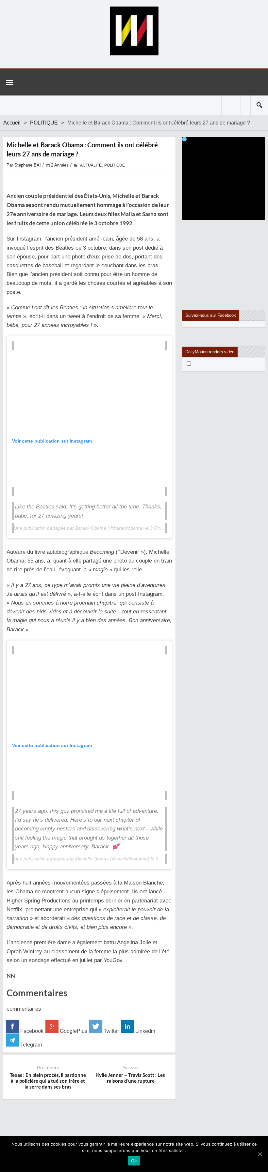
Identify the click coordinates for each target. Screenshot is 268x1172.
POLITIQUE (44, 122)
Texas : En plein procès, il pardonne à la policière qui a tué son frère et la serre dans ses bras (48, 1081)
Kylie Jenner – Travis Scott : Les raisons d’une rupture (130, 1078)
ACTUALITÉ (91, 165)
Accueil (12, 122)
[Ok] (260, 1154)
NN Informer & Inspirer (134, 31)
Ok (134, 1160)
